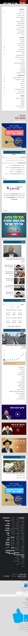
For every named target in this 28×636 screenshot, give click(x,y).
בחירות (13, 532)
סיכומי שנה (13, 534)
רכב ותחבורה (17, 546)
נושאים (13, 542)
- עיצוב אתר (18, 576)
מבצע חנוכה (13, 518)
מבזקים (12, 550)
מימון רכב (23, 380)
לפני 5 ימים (22, 348)
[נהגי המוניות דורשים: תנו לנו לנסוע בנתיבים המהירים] (14, 338)
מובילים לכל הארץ (21, 389)
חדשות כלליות (22, 551)
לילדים (17, 538)
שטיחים (23, 376)
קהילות (22, 529)
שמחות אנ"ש (22, 534)
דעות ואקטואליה (16, 527)
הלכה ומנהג (18, 518)
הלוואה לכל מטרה (21, 382)
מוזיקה (17, 539)
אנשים (13, 539)
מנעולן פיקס (22, 397)
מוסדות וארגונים (12, 544)
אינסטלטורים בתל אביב (20, 393)
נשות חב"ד (23, 540)
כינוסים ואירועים (22, 526)
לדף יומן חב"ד (4, 178)
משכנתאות (22, 387)
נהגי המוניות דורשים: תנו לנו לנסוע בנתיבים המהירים (16, 346)
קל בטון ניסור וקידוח (21, 398)
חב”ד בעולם (22, 523)
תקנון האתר (7, 551)
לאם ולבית (18, 535)
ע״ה (16, 165)
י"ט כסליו (18, 563)
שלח (27, 599)
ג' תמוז (13, 526)
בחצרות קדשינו (22, 531)
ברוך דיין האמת (22, 544)
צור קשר (8, 539)
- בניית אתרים (19, 574)
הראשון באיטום (22, 367)
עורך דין (23, 371)
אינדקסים (6, 518)
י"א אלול (19, 477)
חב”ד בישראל (22, 520)
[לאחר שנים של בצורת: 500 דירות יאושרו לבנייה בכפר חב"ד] (14, 466)
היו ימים (23, 565)
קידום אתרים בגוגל (21, 374)
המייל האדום (7, 529)
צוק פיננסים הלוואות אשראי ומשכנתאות (17, 391)
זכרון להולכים (22, 562)
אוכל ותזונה (17, 541)
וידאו (13, 548)
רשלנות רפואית (22, 372)
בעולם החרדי (22, 548)
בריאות (17, 544)
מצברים (23, 378)
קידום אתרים (22, 369)
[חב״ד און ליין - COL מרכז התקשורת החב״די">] (14, 3)
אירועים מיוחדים (12, 529)
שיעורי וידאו (22, 559)
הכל (4, 11)
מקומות (13, 540)
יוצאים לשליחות (22, 537)
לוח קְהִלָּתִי (7, 524)
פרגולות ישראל (22, 395)
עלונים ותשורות (17, 524)
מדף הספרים (17, 521)
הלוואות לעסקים (21, 385)
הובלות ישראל (22, 384)
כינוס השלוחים (17, 557)
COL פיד (8, 534)
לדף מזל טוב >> (5, 210)
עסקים (7, 521)
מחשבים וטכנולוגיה (16, 549)
